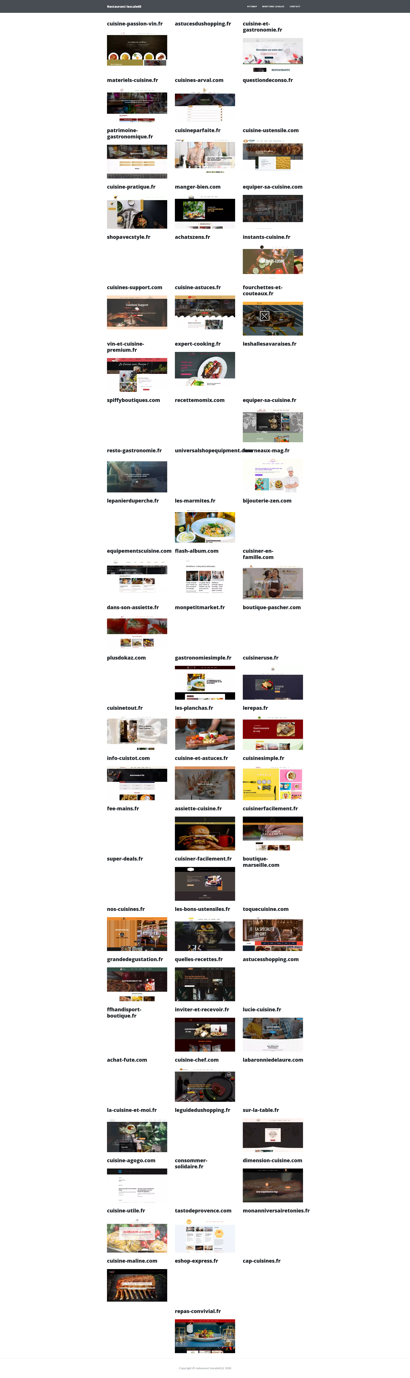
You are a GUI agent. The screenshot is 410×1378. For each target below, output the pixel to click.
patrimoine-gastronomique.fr (130, 133)
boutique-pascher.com (272, 607)
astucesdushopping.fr (203, 23)
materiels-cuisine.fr (132, 80)
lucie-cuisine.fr (262, 1009)
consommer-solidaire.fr (191, 1163)
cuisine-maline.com (132, 1260)
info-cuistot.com (128, 758)
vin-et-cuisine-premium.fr (125, 346)
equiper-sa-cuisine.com (273, 186)
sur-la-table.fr (261, 1109)
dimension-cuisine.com (272, 1160)
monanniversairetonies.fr (276, 1210)
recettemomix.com (200, 400)
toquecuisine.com (266, 908)
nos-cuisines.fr (126, 908)
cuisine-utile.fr (126, 1210)
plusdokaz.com (126, 657)
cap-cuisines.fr (262, 1260)
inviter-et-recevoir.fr (202, 1009)
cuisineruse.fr (261, 657)
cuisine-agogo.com (131, 1160)
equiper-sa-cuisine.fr (269, 400)
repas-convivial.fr (198, 1311)
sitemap (252, 6)
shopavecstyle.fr (128, 236)
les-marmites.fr (195, 500)
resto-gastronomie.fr (134, 450)
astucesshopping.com (271, 959)
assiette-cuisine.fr (198, 808)
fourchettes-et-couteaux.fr (263, 290)
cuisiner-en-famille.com (258, 553)
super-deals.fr (125, 858)
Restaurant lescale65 (124, 6)
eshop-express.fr (196, 1260)
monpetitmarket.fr (200, 607)
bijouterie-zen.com (267, 500)
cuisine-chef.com (197, 1059)
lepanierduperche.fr (133, 500)
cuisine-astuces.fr (198, 287)
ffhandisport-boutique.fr (124, 1012)
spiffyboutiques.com (133, 400)
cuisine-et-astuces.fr (201, 758)
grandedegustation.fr (135, 959)
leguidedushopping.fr (202, 1109)
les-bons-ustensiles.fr (202, 908)
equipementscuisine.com (139, 550)
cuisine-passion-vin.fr (135, 23)
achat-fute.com (127, 1059)
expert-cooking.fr (198, 343)
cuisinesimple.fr (263, 758)
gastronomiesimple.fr (203, 657)
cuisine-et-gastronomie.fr (262, 26)
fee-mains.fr (123, 808)
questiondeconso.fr (268, 80)
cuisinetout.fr (125, 707)
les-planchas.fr (194, 707)
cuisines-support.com (134, 287)
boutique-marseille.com (261, 861)
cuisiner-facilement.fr (203, 858)
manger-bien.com (198, 186)
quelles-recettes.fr (199, 959)
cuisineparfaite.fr (198, 130)
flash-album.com (197, 550)
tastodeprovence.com (203, 1210)
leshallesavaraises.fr (269, 343)
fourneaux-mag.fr (266, 450)
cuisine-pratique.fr (131, 186)
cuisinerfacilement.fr (270, 808)
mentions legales (273, 6)
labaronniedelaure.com (273, 1059)
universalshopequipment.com (213, 450)
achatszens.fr (192, 236)
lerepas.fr (255, 707)
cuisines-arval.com (199, 80)
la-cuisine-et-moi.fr (132, 1109)
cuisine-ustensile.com (271, 130)
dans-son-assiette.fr (133, 607)
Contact (295, 6)
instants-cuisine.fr (266, 236)
